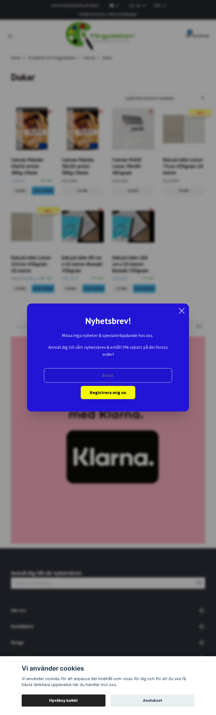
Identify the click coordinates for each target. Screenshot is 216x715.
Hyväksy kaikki (63, 700)
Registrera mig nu (108, 392)
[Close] (182, 311)
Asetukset (152, 700)
